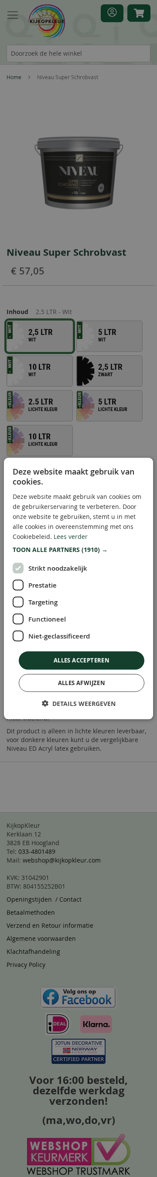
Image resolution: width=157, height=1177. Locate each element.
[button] (78, 550)
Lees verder (71, 536)
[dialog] (78, 588)
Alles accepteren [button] (81, 660)
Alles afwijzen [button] (82, 682)
